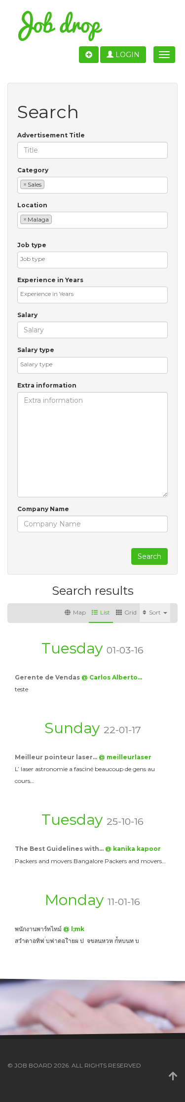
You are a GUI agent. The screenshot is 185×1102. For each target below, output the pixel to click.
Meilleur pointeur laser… (57, 757)
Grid (130, 612)
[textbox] (49, 184)
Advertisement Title (51, 135)
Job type (31, 245)
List (105, 612)
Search (149, 556)
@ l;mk (73, 929)
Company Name (43, 509)
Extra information (46, 385)
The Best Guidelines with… (60, 848)
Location (32, 205)
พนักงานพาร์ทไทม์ (39, 929)
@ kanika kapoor (133, 848)
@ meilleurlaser (125, 757)
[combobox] (92, 185)
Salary (27, 315)
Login (126, 54)
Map (79, 612)
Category (32, 170)
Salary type (35, 350)
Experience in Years (50, 280)
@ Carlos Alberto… (111, 677)
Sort (155, 612)
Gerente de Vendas (48, 677)
